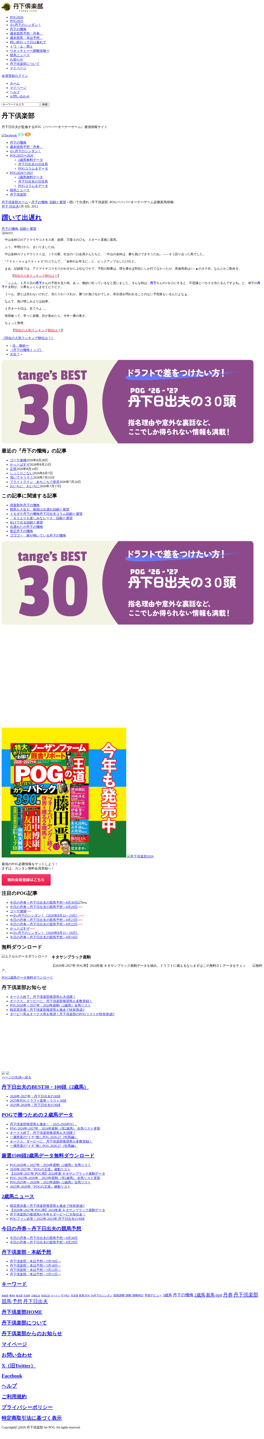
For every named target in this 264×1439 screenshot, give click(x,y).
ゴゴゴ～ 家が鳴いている (30, 535)
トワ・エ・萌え (21, 46)
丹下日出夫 (35, 1301)
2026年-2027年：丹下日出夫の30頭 (35, 1096)
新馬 (210, 1294)
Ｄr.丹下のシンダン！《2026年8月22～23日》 (46, 915)
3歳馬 (167, 1295)
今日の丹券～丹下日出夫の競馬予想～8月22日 (44, 924)
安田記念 (45, 1295)
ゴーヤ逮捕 (18, 460)
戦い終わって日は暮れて (28, 42)
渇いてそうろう (21, 477)
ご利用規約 (14, 1396)
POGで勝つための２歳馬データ (37, 1114)
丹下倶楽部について (25, 64)
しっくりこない (21, 473)
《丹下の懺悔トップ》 (26, 350)
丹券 (228, 1294)
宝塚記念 (35, 1295)
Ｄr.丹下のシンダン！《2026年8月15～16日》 (46, 933)
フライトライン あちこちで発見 (34, 482)
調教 (128, 1295)
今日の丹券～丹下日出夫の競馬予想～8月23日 (44, 920)
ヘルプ (15, 92)
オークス (55, 1295)
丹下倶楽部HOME (22, 1312)
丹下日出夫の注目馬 (33, 164)
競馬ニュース (20, 55)
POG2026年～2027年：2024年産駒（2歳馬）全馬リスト (50, 1005)
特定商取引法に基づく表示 (32, 1418)
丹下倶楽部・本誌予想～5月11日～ (35, 1274)
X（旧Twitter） (19, 1365)
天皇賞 (74, 1295)
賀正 (13, 531)
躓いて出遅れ (22, 217)
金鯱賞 (5, 1296)
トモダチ (16, 514)
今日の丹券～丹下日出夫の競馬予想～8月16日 (44, 937)
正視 (13, 469)
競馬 (7, 1301)
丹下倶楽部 (18, 194)
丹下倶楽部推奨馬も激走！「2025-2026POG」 (43, 1124)
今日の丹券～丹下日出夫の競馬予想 (41, 1228)
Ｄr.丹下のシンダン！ (25, 25)
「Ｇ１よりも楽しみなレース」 (33, 518)
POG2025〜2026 (21, 155)
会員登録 (8, 76)
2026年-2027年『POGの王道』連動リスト (40, 1169)
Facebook (12, 1375)
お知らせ (16, 59)
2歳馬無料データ (30, 160)
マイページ (18, 68)
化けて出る (18, 522)
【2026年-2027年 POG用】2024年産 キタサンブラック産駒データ (57, 1173)
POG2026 (16, 17)
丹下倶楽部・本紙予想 (26, 1252)
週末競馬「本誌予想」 (26, 38)
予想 (17, 1301)
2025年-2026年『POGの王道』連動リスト (40, 1186)
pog (219, 1294)
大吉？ (15, 354)
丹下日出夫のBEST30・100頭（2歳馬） (45, 1087)
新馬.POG (84, 1295)
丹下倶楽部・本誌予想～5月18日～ (35, 1265)
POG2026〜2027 (21, 173)
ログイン (21, 76)
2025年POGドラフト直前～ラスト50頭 (38, 1100)
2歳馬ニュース (18, 1196)
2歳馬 (199, 1295)
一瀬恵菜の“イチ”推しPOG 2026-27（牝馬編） (44, 1137)
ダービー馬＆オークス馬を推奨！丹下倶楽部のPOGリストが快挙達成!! (62, 1014)
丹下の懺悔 (18, 29)
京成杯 (27, 1295)
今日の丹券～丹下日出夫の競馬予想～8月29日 (44, 907)
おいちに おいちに (25, 486)
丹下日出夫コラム (53, 514)
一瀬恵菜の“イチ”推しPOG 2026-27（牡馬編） (44, 1146)
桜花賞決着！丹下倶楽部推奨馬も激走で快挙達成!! (47, 1009)
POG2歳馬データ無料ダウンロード (27, 977)
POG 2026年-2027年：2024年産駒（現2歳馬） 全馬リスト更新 (55, 1128)
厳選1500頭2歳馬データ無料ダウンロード (48, 1155)
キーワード (14, 1284)
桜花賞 (19, 1295)
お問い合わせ (20, 96)
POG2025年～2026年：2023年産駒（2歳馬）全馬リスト (50, 1182)
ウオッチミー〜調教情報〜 (30, 51)
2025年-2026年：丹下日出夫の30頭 (35, 1105)
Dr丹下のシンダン (101, 1295)
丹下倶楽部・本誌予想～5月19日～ (35, 1261)
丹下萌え (65, 1295)
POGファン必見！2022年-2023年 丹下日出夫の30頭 (47, 1219)
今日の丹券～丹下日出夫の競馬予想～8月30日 (44, 902)
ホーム (15, 83)
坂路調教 (119, 1295)
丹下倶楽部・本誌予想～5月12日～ (35, 1270)
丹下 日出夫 (10, 206)
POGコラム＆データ (33, 168)
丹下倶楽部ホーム (15, 202)
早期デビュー (153, 1295)
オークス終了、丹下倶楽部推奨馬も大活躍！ (43, 996)
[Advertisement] (33, 650)
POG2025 (16, 21)
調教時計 (138, 1295)
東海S (12, 1296)
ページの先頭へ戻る (16, 1077)
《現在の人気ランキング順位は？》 (28, 338)
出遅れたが (18, 527)
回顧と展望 (58, 202)
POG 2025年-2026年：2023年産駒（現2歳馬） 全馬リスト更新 (55, 1178)
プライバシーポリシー (27, 1407)
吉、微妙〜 (20, 345)
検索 (45, 104)
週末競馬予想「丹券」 (26, 33)
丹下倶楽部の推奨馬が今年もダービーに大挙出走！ (48, 1214)
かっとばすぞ (20, 464)
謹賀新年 (16, 505)
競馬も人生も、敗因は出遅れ (31, 509)
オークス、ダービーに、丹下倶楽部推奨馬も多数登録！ (51, 1001)
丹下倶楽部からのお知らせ (32, 1333)
